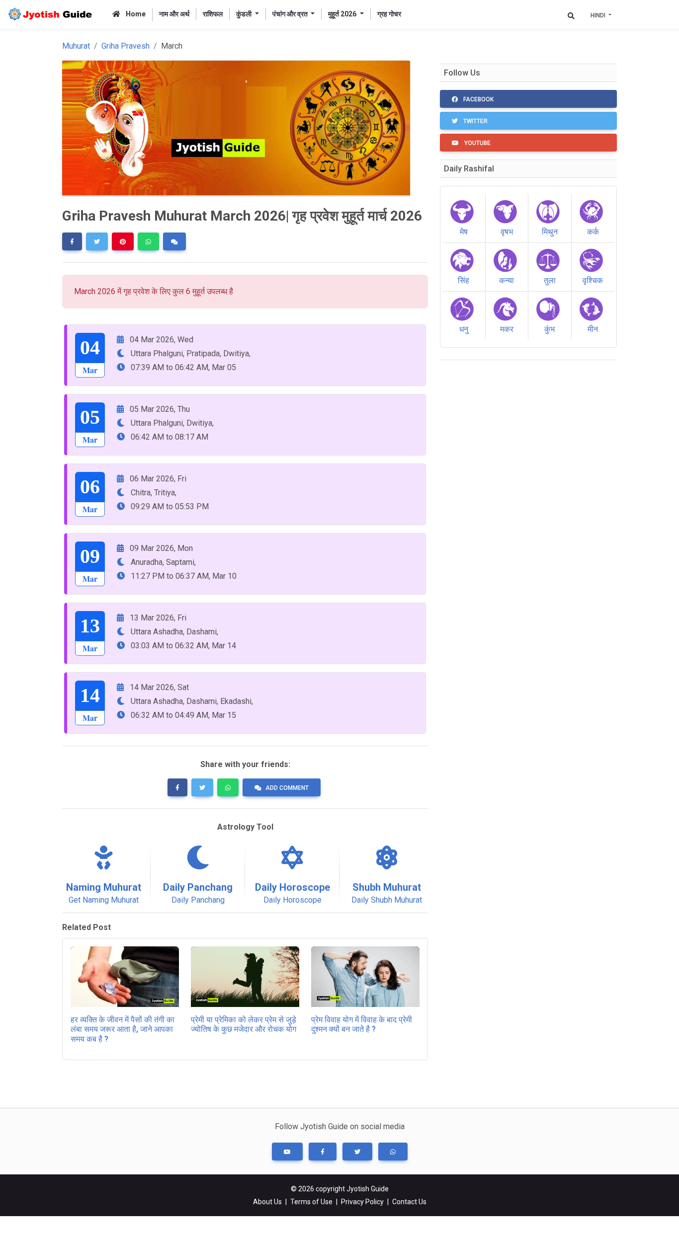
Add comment (287, 787)
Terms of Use (311, 1202)
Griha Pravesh (125, 46)
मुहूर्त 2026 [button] (343, 14)
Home (135, 14)
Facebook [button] (478, 99)
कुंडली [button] (244, 14)
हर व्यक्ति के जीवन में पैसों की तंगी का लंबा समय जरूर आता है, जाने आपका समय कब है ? (122, 1029)
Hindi (599, 15)
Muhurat (76, 46)
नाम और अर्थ (174, 14)
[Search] (571, 15)
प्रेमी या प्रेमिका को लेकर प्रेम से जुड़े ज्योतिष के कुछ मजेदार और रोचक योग (243, 1024)
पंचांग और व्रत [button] (290, 14)
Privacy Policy (362, 1202)
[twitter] (97, 241)
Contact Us (409, 1202)
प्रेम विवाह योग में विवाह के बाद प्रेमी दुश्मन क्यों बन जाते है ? (361, 1024)
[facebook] (72, 241)
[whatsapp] (148, 241)
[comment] (174, 241)
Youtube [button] (477, 143)
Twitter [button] (475, 121)
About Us (267, 1202)
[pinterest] (123, 241)
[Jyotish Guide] (52, 14)
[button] (287, 1151)
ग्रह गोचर (389, 14)
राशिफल (213, 14)
